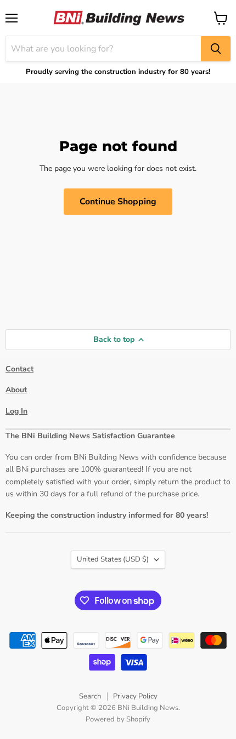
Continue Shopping (118, 202)
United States (113, 559)
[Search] (216, 48)
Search (90, 696)
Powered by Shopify (118, 719)
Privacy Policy (135, 696)
